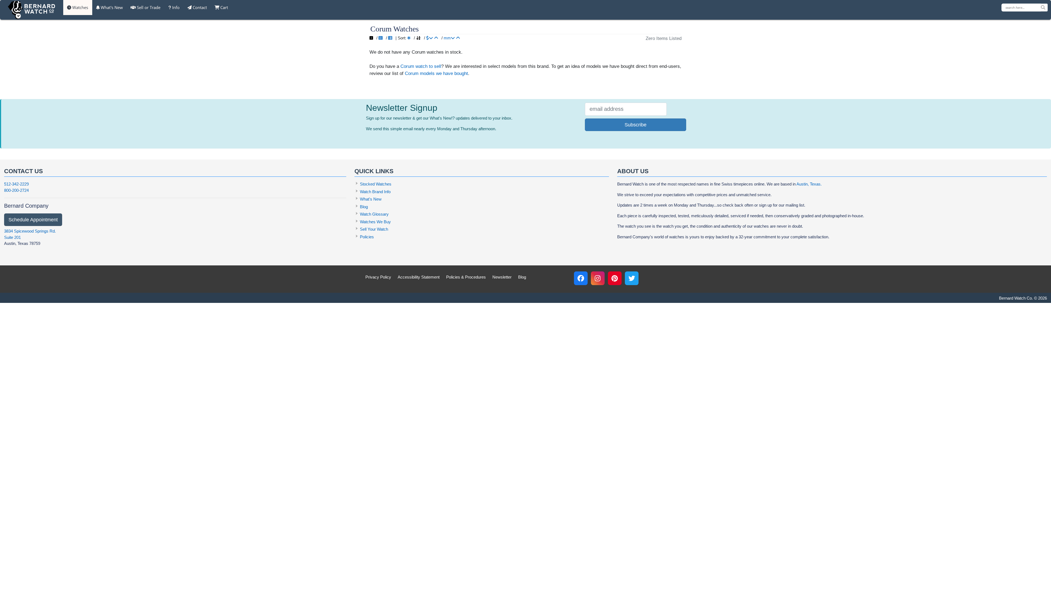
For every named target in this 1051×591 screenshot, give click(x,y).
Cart (223, 7)
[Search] (1044, 7)
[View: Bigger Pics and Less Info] (381, 38)
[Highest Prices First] (429, 38)
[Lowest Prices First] (436, 38)
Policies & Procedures (466, 277)
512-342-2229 (16, 184)
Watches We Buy (375, 221)
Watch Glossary (374, 214)
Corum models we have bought (436, 73)
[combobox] (1024, 7)
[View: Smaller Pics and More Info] (390, 38)
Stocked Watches (375, 184)
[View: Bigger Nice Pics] (371, 38)
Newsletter (502, 277)
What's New (111, 7)
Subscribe (635, 125)
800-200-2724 (16, 190)
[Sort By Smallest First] (458, 38)
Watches (79, 7)
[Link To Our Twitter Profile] (632, 278)
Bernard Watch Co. (1016, 298)
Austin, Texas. (809, 184)
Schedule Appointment (33, 219)
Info (175, 7)
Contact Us (23, 171)
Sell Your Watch (374, 229)
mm (447, 38)
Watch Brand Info (375, 191)
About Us (633, 171)
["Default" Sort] (409, 38)
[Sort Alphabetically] (418, 38)
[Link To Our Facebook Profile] (581, 278)
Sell (148, 7)
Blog (364, 206)
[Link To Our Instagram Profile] (598, 278)
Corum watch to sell (420, 66)
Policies (367, 236)
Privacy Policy (378, 277)
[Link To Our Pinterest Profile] (615, 278)
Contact (199, 7)
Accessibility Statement (419, 277)
